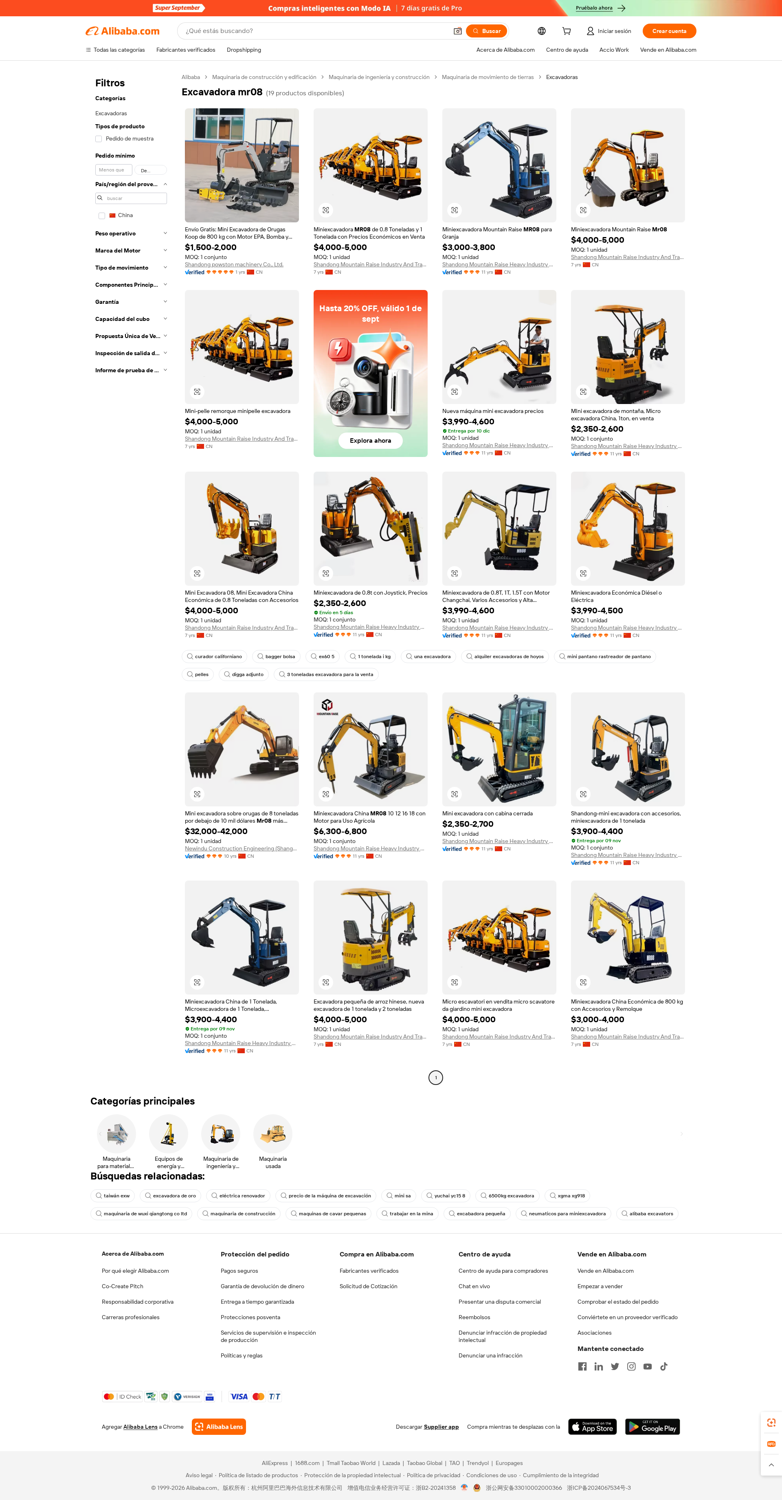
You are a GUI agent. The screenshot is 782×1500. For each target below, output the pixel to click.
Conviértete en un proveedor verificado (628, 1317)
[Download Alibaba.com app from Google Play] (652, 1427)
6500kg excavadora (511, 1196)
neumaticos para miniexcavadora (567, 1214)
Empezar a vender (600, 1286)
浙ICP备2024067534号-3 (599, 1488)
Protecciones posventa (250, 1317)
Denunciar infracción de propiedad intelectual (503, 1336)
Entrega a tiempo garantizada (257, 1301)
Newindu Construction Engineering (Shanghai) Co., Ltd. (242, 848)
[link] (771, 1422)
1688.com (307, 1463)
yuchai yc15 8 (450, 1196)
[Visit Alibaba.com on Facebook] (582, 1366)
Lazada (391, 1463)
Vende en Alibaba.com (606, 1270)
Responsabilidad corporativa (138, 1301)
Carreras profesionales (131, 1317)
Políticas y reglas (242, 1355)
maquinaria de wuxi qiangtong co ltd (145, 1214)
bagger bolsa (280, 656)
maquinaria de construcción (243, 1214)
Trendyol (478, 1463)
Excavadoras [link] (562, 77)
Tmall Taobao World (351, 1463)
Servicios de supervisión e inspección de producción (268, 1336)
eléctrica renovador (242, 1196)
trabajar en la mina (411, 1214)
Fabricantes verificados (369, 1270)
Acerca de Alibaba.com (133, 1253)
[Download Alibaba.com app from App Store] (592, 1427)
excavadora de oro (174, 1196)
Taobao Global (424, 1463)
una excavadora (432, 656)
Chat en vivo (474, 1286)
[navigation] (131, 578)
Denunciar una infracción (491, 1355)
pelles (202, 674)
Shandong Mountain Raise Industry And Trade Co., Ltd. (371, 264)
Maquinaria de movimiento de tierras (488, 77)
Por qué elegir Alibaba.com (135, 1270)
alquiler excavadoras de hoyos (509, 656)
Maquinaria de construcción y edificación (264, 77)
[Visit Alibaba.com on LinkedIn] (599, 1366)
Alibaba (191, 77)
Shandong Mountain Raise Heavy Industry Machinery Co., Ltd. (499, 264)
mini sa (403, 1196)
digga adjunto (248, 674)
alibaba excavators (651, 1214)
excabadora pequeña (481, 1214)
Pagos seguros (239, 1270)
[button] (458, 31)
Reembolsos (474, 1317)
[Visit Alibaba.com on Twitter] (615, 1366)
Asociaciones (595, 1332)
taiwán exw (117, 1196)
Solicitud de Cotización (369, 1286)
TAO (454, 1463)
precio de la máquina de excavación (330, 1196)
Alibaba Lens (140, 1426)
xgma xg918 (571, 1196)
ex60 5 (326, 656)
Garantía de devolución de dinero (262, 1286)
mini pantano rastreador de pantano (609, 656)
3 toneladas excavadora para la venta (330, 674)
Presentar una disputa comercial (500, 1301)
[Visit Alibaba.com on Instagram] (631, 1366)
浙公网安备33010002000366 (524, 1488)
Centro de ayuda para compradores (503, 1270)
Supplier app (441, 1426)
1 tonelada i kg (374, 656)
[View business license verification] (464, 1488)
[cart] (568, 32)
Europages (509, 1463)
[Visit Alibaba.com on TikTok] (664, 1366)
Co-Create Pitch (122, 1286)
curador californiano (218, 656)
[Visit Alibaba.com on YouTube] (647, 1366)
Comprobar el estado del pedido (618, 1301)
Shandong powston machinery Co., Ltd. (234, 264)
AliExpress (275, 1463)
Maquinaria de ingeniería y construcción (379, 77)
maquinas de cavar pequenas (332, 1214)
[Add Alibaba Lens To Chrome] (219, 1427)
